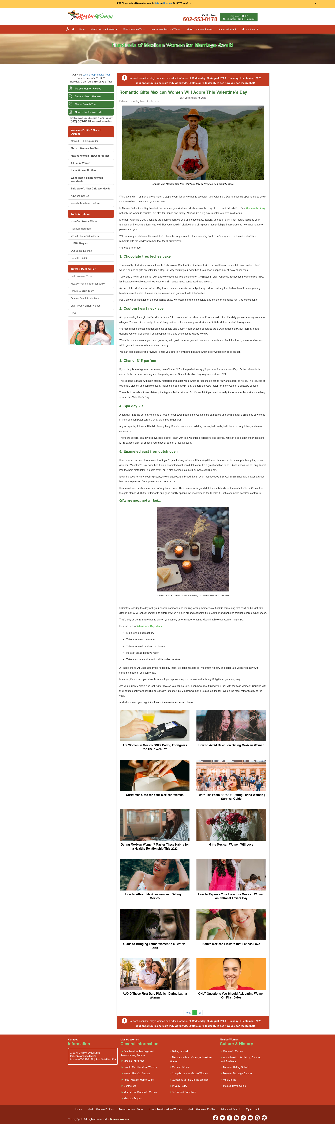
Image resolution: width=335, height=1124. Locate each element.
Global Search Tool (85, 104)
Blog (73, 313)
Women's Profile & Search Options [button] (86, 131)
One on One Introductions (85, 298)
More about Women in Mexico (139, 1092)
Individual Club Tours (82, 291)
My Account (252, 29)
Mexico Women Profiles (88, 88)
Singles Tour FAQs (132, 1060)
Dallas (157, 3)
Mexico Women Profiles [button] (103, 29)
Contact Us (128, 1085)
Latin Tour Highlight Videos (85, 305)
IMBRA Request (79, 243)
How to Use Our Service (135, 1073)
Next (188, 1012)
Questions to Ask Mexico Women (189, 1079)
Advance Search (80, 195)
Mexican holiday (255, 208)
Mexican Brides (179, 1067)
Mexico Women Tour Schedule (88, 283)
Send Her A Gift (79, 258)
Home (82, 29)
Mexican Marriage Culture (236, 1073)
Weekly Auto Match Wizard (85, 203)
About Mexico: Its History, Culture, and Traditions (240, 1059)
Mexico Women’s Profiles (200, 29)
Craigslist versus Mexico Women (189, 1073)
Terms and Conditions (183, 1092)
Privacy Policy (178, 1085)
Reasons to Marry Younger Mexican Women (191, 1059)
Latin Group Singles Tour (96, 74)
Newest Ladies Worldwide (89, 112)
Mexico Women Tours (134, 29)
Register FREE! (239, 17)
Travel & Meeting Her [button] (83, 269)
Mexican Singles (131, 1098)
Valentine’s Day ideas (149, 626)
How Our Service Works (84, 221)
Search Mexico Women (88, 96)
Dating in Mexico (180, 1051)
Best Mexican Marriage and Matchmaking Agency (137, 1053)
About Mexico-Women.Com (137, 1079)
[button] (101, 15)
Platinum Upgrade (81, 228)
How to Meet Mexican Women (166, 29)
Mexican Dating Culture (235, 1067)
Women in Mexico (232, 1051)
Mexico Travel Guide (233, 1085)
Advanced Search (227, 29)
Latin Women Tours (81, 276)
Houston (167, 3)
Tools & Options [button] (80, 214)
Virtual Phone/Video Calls (85, 236)
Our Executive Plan (81, 250)
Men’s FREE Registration (85, 141)
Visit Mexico (228, 1079)
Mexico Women (119, 1119)
